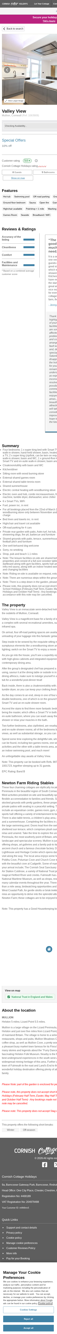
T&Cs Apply (49, 21)
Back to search (15, 28)
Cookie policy (45, 1303)
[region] (28, 1298)
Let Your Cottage (41, 4)
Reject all (28, 1319)
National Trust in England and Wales (32, 997)
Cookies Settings (28, 1310)
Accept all (28, 1328)
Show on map (18, 178)
